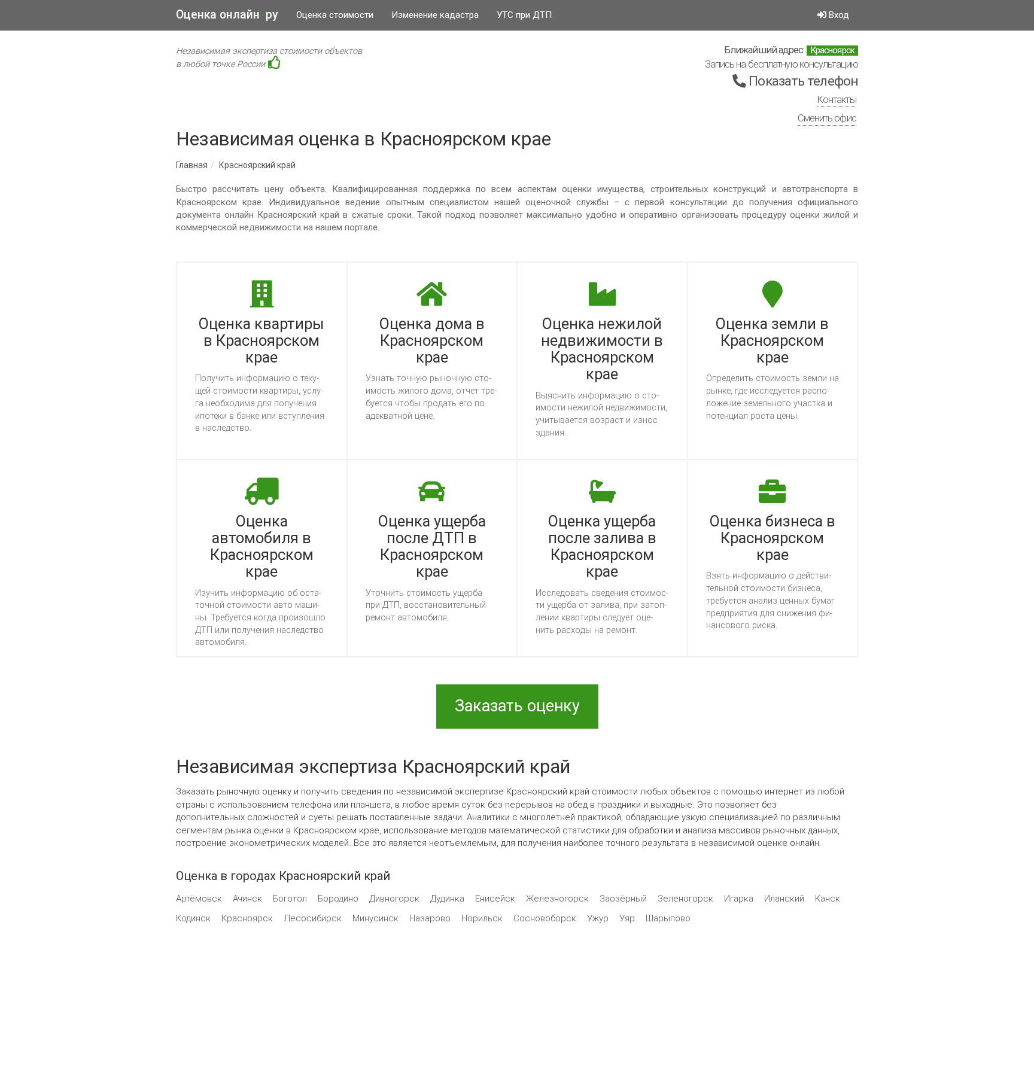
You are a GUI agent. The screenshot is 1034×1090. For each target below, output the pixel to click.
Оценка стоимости (334, 15)
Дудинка (447, 898)
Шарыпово (668, 918)
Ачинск (247, 898)
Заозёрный (623, 898)
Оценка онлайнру (227, 15)
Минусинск (375, 918)
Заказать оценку (517, 705)
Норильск (482, 918)
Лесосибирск (313, 918)
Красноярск (247, 918)
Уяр (627, 918)
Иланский (784, 898)
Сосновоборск (544, 918)
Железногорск (557, 898)
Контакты (836, 99)
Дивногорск (394, 898)
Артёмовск (199, 898)
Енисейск (495, 898)
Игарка (738, 898)
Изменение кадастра (435, 15)
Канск (827, 898)
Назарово (430, 918)
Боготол (290, 898)
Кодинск (193, 918)
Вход (837, 15)
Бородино (338, 898)
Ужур (598, 918)
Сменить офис (827, 118)
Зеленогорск (685, 898)
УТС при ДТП (524, 15)
